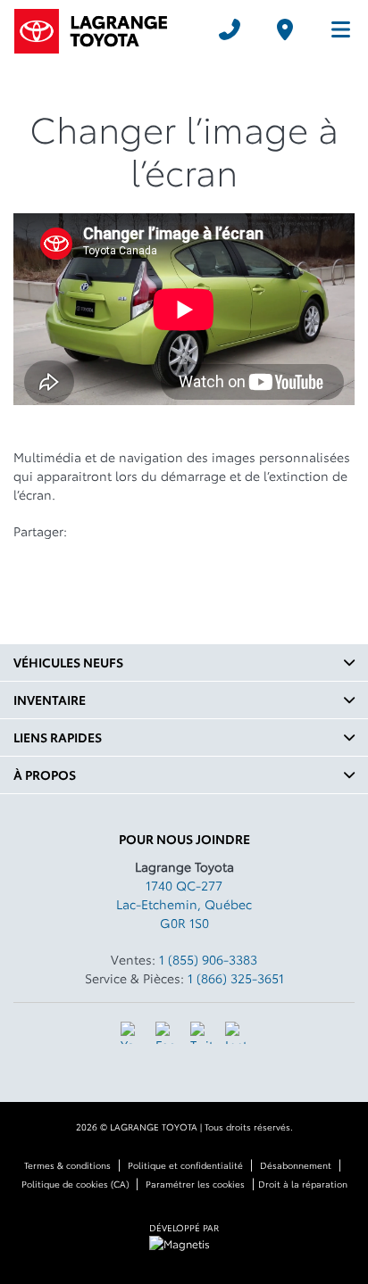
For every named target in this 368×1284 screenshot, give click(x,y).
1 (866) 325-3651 (236, 978)
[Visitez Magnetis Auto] (184, 1241)
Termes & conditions (67, 1165)
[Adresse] (285, 29)
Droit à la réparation (302, 1183)
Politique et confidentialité (185, 1165)
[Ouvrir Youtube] (132, 1033)
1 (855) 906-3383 (208, 959)
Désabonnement (295, 1165)
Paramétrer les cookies (195, 1183)
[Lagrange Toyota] (103, 29)
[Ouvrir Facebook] (166, 1033)
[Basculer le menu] (333, 29)
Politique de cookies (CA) (75, 1183)
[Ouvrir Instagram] (236, 1033)
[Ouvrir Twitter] (201, 1033)
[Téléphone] (229, 29)
